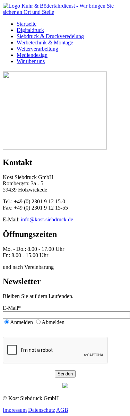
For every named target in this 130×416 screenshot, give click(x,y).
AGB (62, 410)
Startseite (26, 24)
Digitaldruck (30, 30)
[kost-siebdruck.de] (65, 12)
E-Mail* (12, 308)
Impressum (15, 410)
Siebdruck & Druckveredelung (50, 36)
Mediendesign (32, 55)
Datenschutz (41, 410)
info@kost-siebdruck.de (47, 219)
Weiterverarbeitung (37, 49)
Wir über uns (31, 61)
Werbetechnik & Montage (45, 42)
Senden (65, 373)
